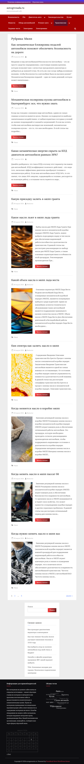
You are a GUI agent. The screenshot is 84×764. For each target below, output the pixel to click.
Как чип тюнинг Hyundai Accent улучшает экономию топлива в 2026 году (41, 640)
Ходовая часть (14, 28)
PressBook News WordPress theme (58, 761)
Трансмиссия (60, 23)
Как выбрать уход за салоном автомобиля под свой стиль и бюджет (40, 650)
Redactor (30, 203)
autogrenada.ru (15, 7)
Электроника (41, 28)
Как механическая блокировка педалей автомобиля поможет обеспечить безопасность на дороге (41, 48)
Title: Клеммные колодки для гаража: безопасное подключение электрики (42, 670)
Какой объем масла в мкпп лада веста (35, 280)
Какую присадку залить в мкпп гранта (35, 199)
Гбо (24, 17)
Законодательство (55, 17)
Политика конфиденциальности (19, 2)
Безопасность (13, 17)
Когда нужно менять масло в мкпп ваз (35, 533)
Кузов (69, 17)
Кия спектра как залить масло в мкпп (35, 345)
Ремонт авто (43, 23)
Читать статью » (19, 86)
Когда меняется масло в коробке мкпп (35, 408)
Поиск (30, 606)
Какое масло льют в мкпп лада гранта (35, 217)
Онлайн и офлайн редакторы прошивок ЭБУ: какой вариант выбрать (40, 660)
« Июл (9, 754)
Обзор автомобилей (27, 23)
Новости (11, 23)
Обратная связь (37, 2)
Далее (68, 596)
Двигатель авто (35, 17)
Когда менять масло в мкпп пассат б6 (35, 474)
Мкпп (16, 91)
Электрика (28, 28)
